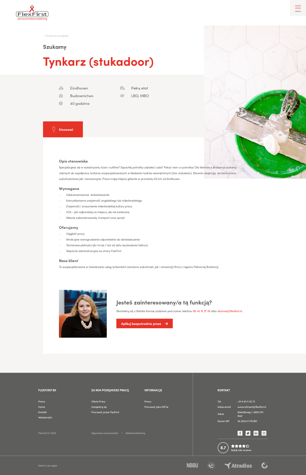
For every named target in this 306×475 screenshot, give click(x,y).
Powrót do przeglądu (57, 35)
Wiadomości (45, 417)
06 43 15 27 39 (202, 311)
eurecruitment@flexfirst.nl (252, 406)
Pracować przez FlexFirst (105, 412)
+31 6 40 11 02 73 (246, 401)
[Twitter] (248, 433)
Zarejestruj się (99, 406)
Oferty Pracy (98, 401)
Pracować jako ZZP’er (156, 406)
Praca (41, 401)
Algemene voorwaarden (104, 433)
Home (41, 406)
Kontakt (42, 412)
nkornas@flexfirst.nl (229, 311)
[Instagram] (264, 433)
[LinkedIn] (256, 433)
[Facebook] (240, 433)
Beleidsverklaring (135, 433)
